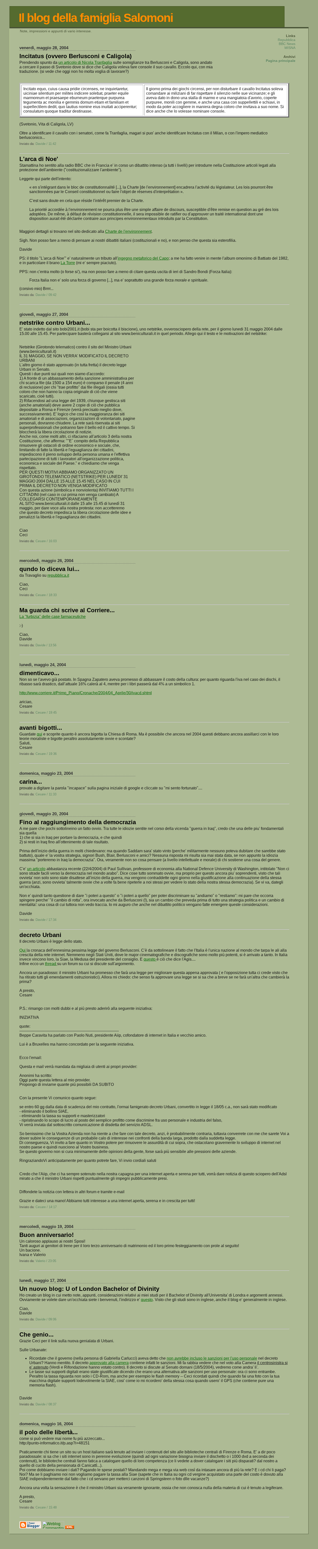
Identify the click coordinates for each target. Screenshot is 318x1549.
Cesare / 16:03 (46, 541)
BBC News (287, 44)
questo (150, 959)
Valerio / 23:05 (46, 1261)
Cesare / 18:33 (46, 595)
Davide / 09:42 (46, 295)
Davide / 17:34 (46, 920)
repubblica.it (58, 575)
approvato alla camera (109, 1363)
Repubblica (286, 40)
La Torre (68, 263)
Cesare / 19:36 (46, 754)
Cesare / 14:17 (46, 1207)
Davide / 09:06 (46, 1319)
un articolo (36, 869)
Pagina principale (280, 61)
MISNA (289, 48)
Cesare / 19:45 (46, 712)
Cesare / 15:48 (46, 1507)
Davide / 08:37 (46, 1404)
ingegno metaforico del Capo (143, 258)
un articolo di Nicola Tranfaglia (85, 62)
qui (39, 734)
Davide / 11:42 (46, 144)
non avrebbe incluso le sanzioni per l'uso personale (212, 1358)
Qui (23, 950)
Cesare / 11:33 (46, 794)
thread (51, 964)
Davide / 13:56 (46, 645)
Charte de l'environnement (128, 231)
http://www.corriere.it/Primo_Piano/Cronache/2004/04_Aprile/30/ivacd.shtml (85, 693)
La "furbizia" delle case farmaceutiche (52, 616)
